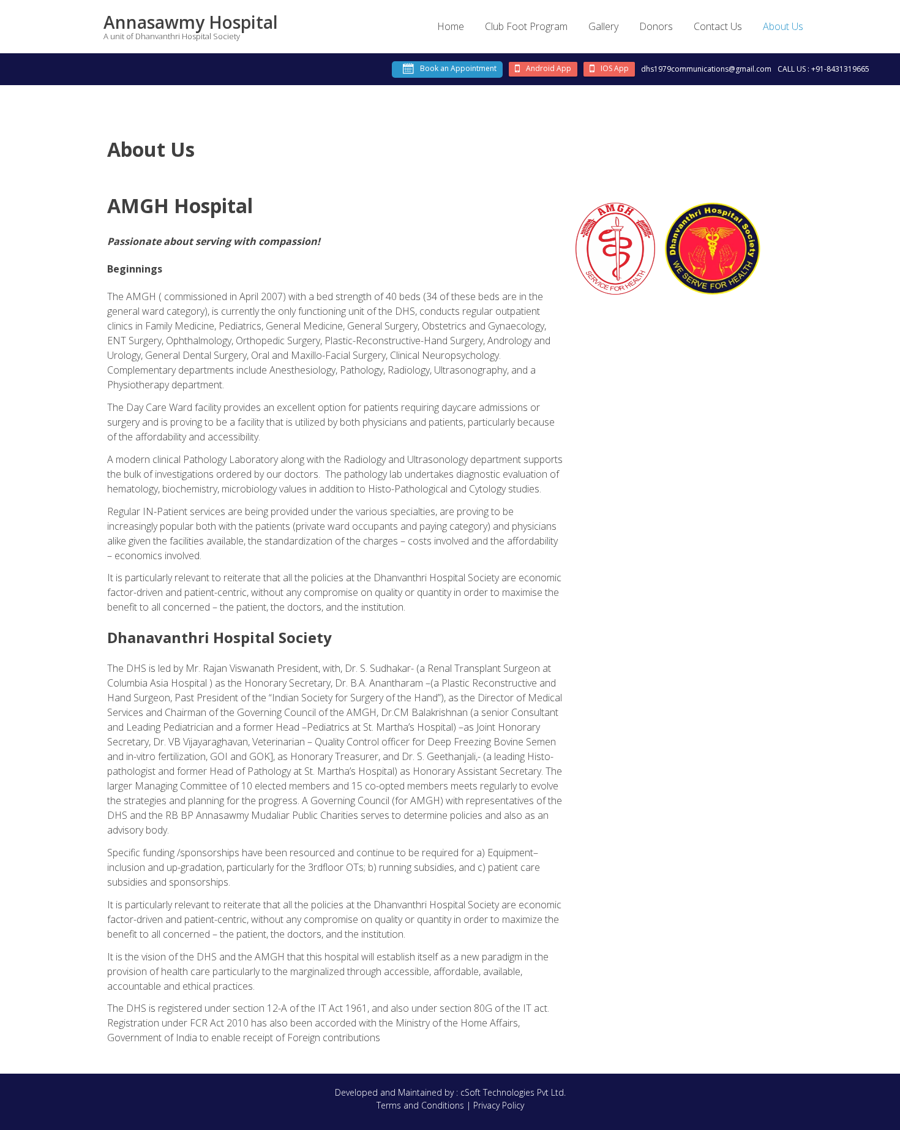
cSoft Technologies (498, 1092)
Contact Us (718, 26)
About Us (783, 26)
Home (450, 26)
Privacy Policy (498, 1105)
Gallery (603, 26)
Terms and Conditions (420, 1105)
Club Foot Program (526, 26)
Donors (656, 26)
